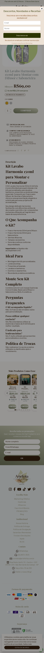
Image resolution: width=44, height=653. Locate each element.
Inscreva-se (22, 35)
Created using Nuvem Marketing (22, 43)
